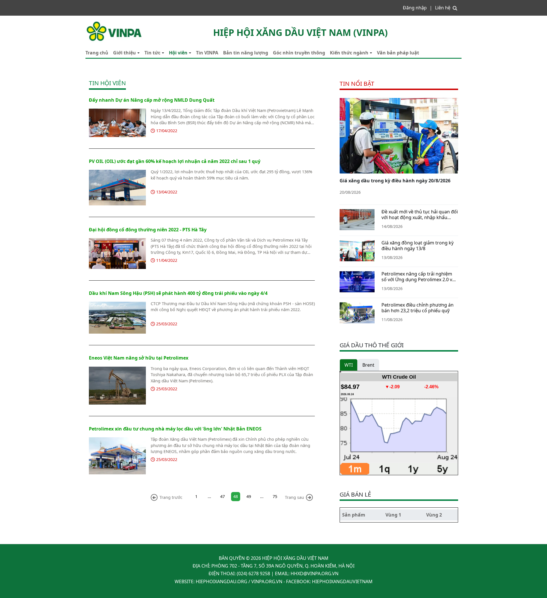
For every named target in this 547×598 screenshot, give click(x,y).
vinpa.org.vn (266, 581)
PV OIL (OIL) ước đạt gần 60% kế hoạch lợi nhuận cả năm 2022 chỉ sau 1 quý (174, 161)
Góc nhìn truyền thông (299, 53)
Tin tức (152, 53)
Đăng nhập (415, 8)
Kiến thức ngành (349, 53)
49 (248, 496)
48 (235, 496)
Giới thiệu (124, 53)
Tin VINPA (207, 53)
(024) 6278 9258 (253, 573)
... (209, 496)
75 (275, 496)
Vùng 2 (434, 515)
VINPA (92, 23)
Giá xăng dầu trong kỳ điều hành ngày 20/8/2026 (395, 180)
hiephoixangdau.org (221, 581)
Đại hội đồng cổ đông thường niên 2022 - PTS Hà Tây (148, 229)
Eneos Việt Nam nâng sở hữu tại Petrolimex (138, 358)
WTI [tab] (348, 365)
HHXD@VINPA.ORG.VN (314, 573)
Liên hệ (442, 8)
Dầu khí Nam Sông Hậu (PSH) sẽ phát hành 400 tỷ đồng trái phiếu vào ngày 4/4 (178, 293)
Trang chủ (96, 53)
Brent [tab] (368, 365)
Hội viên (178, 53)
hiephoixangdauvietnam (342, 581)
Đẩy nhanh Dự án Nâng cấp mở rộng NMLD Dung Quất (152, 100)
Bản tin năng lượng (245, 53)
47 (222, 496)
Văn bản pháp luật (398, 53)
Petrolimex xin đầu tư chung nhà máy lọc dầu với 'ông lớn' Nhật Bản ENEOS (175, 429)
